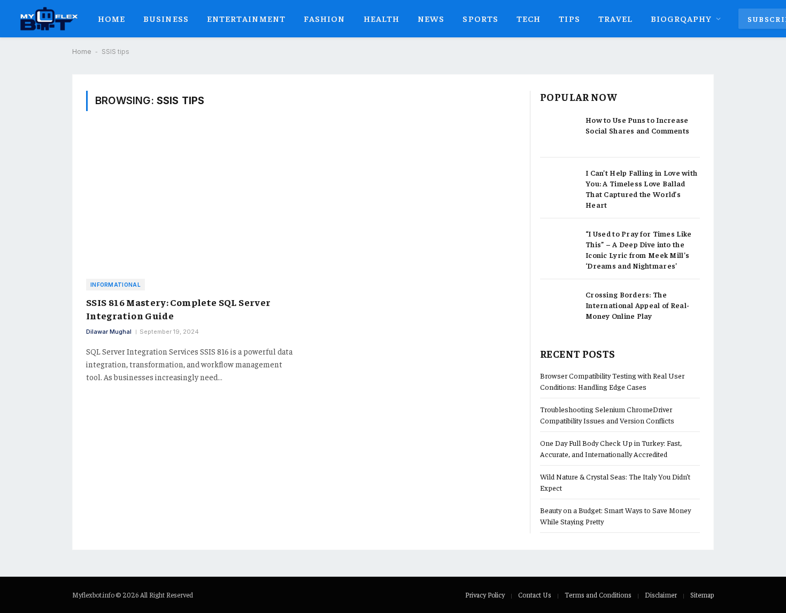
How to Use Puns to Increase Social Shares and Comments (637, 125)
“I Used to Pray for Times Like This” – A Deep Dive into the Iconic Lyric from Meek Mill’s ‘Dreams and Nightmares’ (638, 249)
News (431, 18)
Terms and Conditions (598, 594)
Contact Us (534, 594)
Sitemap (702, 594)
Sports (480, 18)
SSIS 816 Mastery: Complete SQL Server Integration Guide (178, 308)
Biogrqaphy (681, 18)
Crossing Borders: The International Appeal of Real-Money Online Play (637, 304)
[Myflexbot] (48, 18)
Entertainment (246, 18)
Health (382, 18)
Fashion (324, 18)
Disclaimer (661, 594)
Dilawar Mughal (109, 331)
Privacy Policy (485, 594)
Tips (569, 18)
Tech (529, 18)
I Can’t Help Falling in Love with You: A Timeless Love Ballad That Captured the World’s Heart (641, 188)
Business (166, 18)
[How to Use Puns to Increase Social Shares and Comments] (558, 131)
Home (111, 18)
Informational (115, 284)
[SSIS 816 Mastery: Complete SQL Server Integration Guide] (189, 201)
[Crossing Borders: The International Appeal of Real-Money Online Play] (558, 306)
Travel (615, 18)
